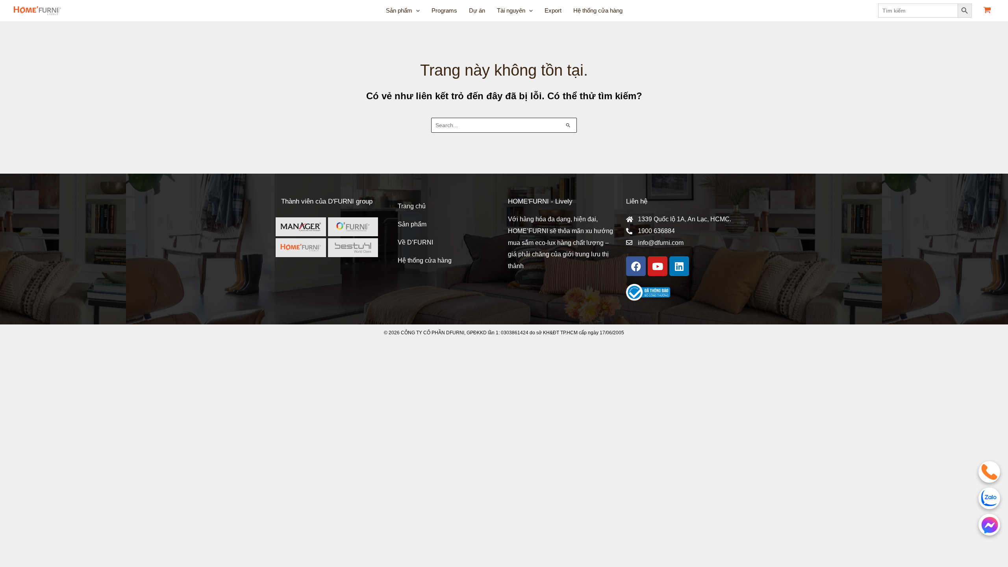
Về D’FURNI (415, 242)
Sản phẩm (412, 224)
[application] (416, 11)
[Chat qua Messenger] (989, 525)
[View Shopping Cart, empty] (987, 11)
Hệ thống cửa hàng (425, 260)
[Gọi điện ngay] (989, 472)
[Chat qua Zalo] (989, 498)
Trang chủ (412, 206)
